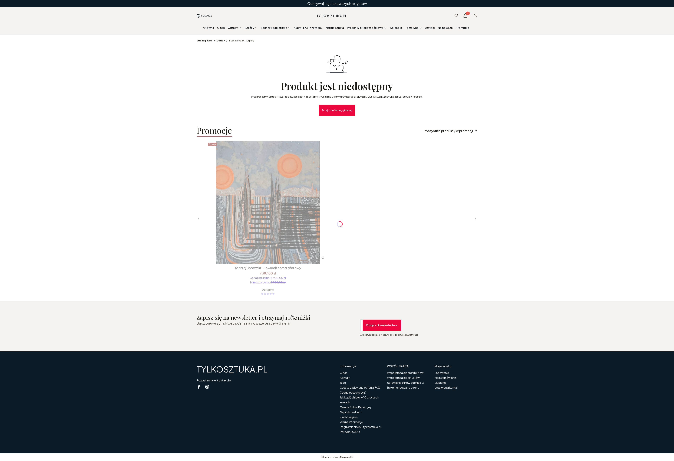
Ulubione (440, 382)
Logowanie (441, 373)
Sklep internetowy (336, 457)
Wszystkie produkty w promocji (449, 131)
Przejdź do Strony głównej (337, 110)
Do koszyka (260, 257)
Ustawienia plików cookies (404, 382)
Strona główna (204, 40)
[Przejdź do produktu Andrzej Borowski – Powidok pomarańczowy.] (267, 202)
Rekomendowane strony (403, 387)
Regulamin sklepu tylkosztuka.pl (360, 427)
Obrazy (221, 40)
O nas (343, 373)
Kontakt (345, 378)
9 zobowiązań (349, 417)
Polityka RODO (350, 432)
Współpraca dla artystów (403, 378)
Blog (343, 382)
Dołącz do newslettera (382, 325)
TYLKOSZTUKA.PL (232, 369)
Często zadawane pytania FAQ (360, 387)
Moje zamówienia (445, 378)
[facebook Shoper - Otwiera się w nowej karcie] (199, 387)
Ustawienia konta (445, 387)
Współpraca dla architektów (405, 373)
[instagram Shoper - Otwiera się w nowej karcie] (207, 387)
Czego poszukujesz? (353, 392)
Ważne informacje (351, 422)
